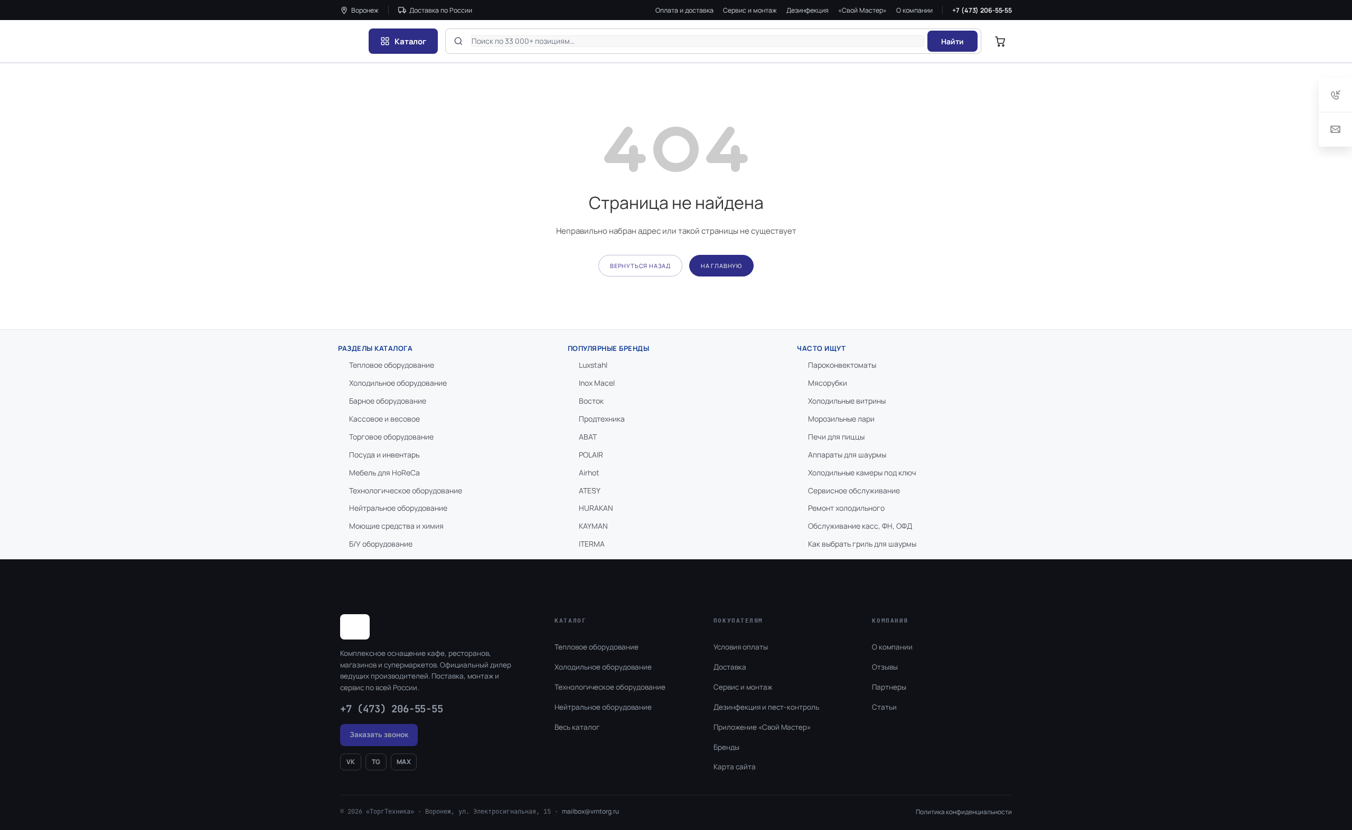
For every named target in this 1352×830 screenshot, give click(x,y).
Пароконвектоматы (842, 365)
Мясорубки (827, 383)
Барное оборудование (387, 401)
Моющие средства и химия (396, 526)
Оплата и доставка (684, 10)
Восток (591, 401)
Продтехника (602, 419)
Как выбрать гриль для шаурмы (862, 544)
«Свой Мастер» (862, 10)
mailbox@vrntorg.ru (590, 811)
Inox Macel (597, 383)
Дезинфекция (807, 10)
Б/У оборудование (380, 544)
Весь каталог (577, 727)
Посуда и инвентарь (384, 455)
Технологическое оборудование (405, 490)
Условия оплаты (740, 647)
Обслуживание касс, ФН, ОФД (860, 526)
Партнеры (889, 687)
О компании (914, 10)
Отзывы (885, 667)
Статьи (884, 707)
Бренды (726, 747)
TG (376, 761)
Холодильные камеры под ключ (862, 473)
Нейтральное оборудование (398, 508)
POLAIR (591, 455)
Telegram (1314, 795)
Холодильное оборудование (398, 383)
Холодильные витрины (847, 401)
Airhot (589, 473)
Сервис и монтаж (750, 10)
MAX (404, 761)
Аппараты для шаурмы (847, 455)
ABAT (588, 437)
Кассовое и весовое (384, 419)
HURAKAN (596, 508)
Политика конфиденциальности (964, 811)
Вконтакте (1258, 795)
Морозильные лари (841, 419)
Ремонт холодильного (846, 508)
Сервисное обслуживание (854, 490)
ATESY (589, 490)
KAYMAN (593, 526)
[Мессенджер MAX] (1289, 795)
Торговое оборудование (391, 437)
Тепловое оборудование (391, 365)
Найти (952, 41)
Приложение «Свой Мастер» (762, 727)
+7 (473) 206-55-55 (982, 10)
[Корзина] (1000, 41)
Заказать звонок (379, 734)
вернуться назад (640, 266)
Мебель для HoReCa (384, 473)
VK (350, 761)
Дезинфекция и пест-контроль (766, 707)
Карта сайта (734, 766)
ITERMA (592, 544)
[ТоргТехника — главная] (350, 41)
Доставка (729, 667)
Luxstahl (593, 365)
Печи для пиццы (836, 437)
